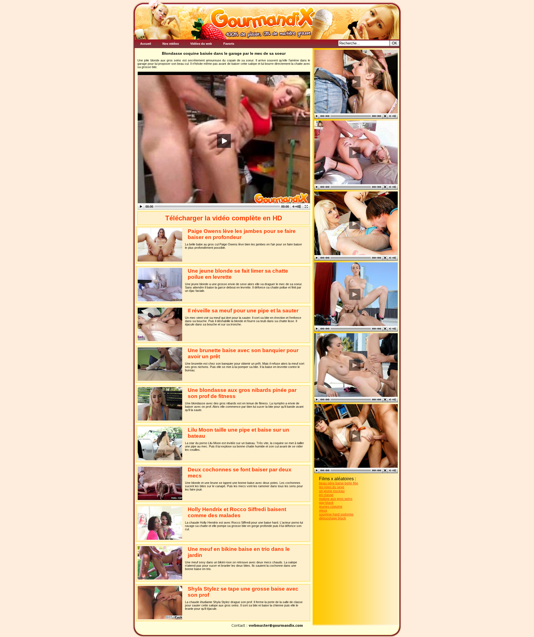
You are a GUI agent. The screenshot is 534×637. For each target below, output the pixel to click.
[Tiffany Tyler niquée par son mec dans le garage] (354, 294)
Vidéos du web (201, 43)
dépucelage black (332, 518)
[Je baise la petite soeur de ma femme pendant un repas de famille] (354, 81)
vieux (323, 510)
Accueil (145, 43)
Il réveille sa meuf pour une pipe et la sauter (243, 310)
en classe (326, 495)
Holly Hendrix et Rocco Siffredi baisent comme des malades (237, 512)
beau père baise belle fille (338, 483)
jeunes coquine (330, 507)
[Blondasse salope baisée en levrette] (354, 152)
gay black (326, 503)
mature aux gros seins (335, 499)
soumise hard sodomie (336, 514)
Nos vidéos (170, 43)
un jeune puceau (332, 491)
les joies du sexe (331, 487)
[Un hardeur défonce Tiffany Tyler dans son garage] (354, 365)
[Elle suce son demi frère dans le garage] (354, 223)
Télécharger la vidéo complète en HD (223, 218)
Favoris (228, 43)
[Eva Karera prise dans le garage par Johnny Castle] (354, 436)
